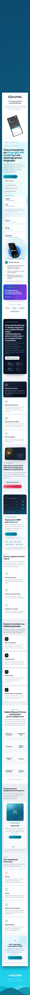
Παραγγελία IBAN (10, 534)
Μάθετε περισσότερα (12, 358)
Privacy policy (18, 979)
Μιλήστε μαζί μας (9, 180)
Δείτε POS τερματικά (10, 176)
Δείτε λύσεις (9, 296)
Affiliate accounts (19, 980)
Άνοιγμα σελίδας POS (15, 957)
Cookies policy (10, 980)
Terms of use (11, 979)
